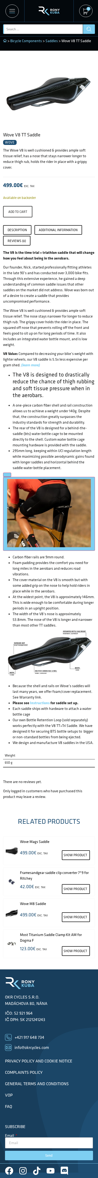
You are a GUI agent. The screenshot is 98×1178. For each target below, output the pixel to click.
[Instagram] (23, 1171)
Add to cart (17, 212)
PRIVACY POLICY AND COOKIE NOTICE (38, 1061)
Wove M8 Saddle (33, 903)
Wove (10, 142)
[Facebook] (9, 1171)
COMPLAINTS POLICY (24, 1072)
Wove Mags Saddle (34, 841)
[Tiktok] (37, 1171)
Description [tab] (17, 230)
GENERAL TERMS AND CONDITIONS (37, 1083)
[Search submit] (89, 29)
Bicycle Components (26, 40)
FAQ (8, 1106)
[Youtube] (50, 1171)
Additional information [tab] (58, 230)
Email (10, 1135)
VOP (9, 1095)
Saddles (51, 40)
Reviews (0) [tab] (17, 241)
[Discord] (64, 1171)
